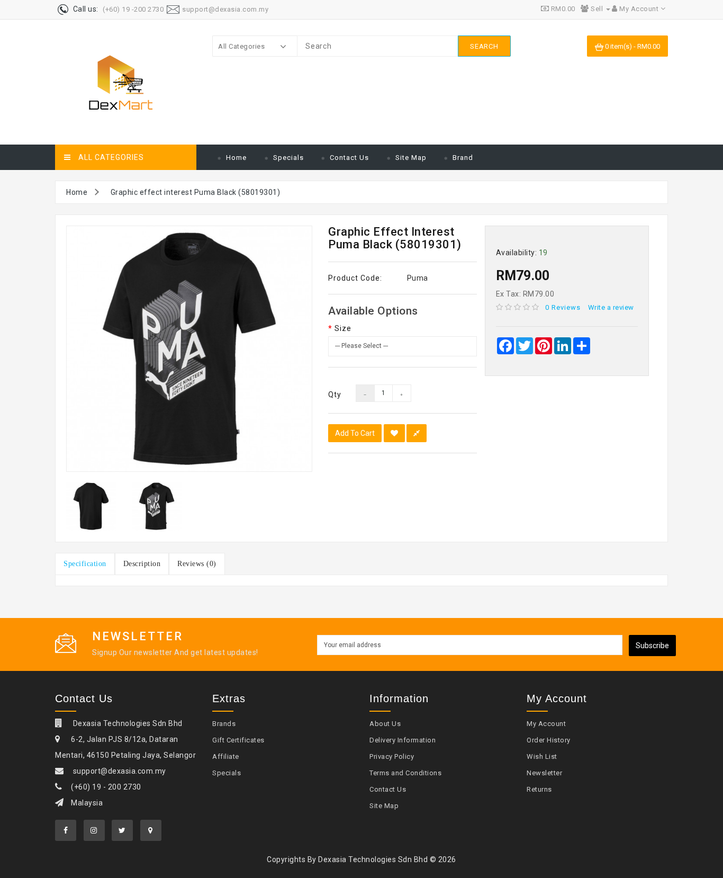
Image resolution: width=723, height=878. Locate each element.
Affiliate (225, 756)
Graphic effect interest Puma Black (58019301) (196, 192)
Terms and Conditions (405, 773)
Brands (224, 724)
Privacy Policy (391, 756)
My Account (546, 724)
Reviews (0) (196, 564)
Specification (85, 564)
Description (142, 564)
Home (236, 158)
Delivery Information (402, 740)
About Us (385, 724)
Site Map (411, 158)
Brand (463, 158)
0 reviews (563, 307)
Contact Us (349, 158)
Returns (539, 789)
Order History (549, 740)
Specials (288, 158)
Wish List (542, 756)
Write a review (611, 307)
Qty (334, 394)
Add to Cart (355, 433)
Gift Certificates (238, 740)
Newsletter (544, 773)
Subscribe (652, 645)
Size (343, 328)
